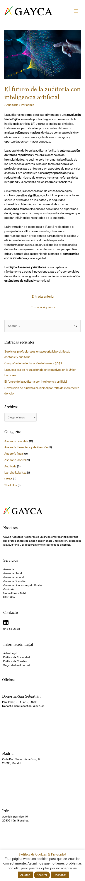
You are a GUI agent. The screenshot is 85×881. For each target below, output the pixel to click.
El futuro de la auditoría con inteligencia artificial (35, 381)
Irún (5, 811)
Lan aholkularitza (15, 472)
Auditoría (12, 105)
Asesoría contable (16, 441)
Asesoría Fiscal (12, 573)
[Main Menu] (76, 11)
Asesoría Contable (14, 581)
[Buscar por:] (42, 325)
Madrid (8, 753)
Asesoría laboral (15, 460)
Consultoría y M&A (14, 593)
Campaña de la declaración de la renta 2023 (33, 363)
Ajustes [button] (25, 875)
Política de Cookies (15, 661)
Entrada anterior (43, 296)
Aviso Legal (10, 653)
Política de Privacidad (16, 657)
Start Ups (10, 485)
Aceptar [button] (42, 875)
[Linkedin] (5, 622)
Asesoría (8, 569)
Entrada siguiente (43, 307)
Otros (8, 479)
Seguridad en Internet (16, 665)
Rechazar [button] (60, 875)
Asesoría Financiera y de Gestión (26, 447)
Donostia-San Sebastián (21, 696)
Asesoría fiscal (14, 453)
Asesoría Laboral (13, 577)
